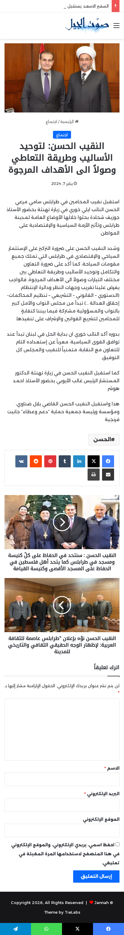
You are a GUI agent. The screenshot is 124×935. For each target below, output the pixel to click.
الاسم (111, 768)
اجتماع (51, 121)
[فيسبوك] (108, 461)
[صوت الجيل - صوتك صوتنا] (87, 26)
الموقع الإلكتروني (101, 819)
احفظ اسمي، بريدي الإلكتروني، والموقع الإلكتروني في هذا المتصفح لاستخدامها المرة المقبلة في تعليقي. (65, 853)
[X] (94, 461)
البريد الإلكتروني (101, 793)
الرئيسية (67, 121)
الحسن (102, 439)
